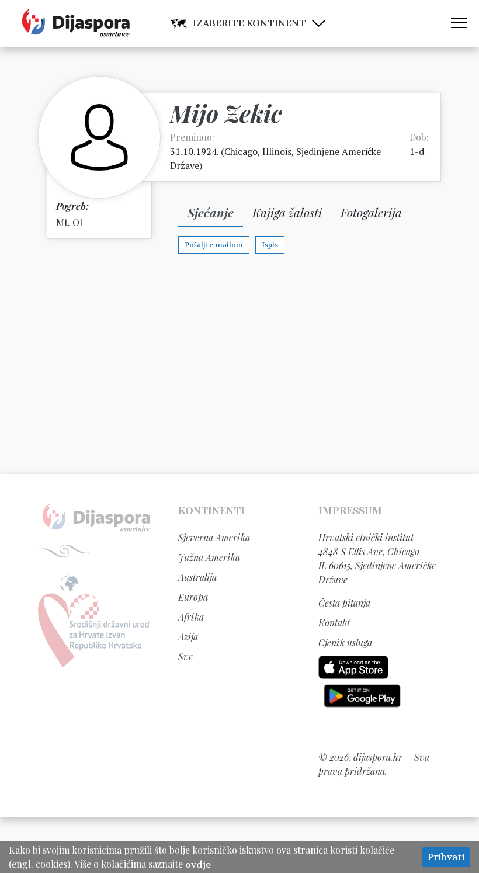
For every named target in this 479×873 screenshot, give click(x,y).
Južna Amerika (209, 557)
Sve (185, 656)
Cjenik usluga (345, 642)
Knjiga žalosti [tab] (287, 212)
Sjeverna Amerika (214, 537)
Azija (188, 636)
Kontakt (334, 622)
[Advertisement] (239, 363)
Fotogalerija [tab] (371, 212)
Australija (197, 577)
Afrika (191, 617)
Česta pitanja (344, 603)
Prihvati (446, 857)
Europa (193, 597)
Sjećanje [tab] (211, 212)
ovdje (198, 864)
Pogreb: (72, 206)
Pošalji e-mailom (214, 245)
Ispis (270, 245)
